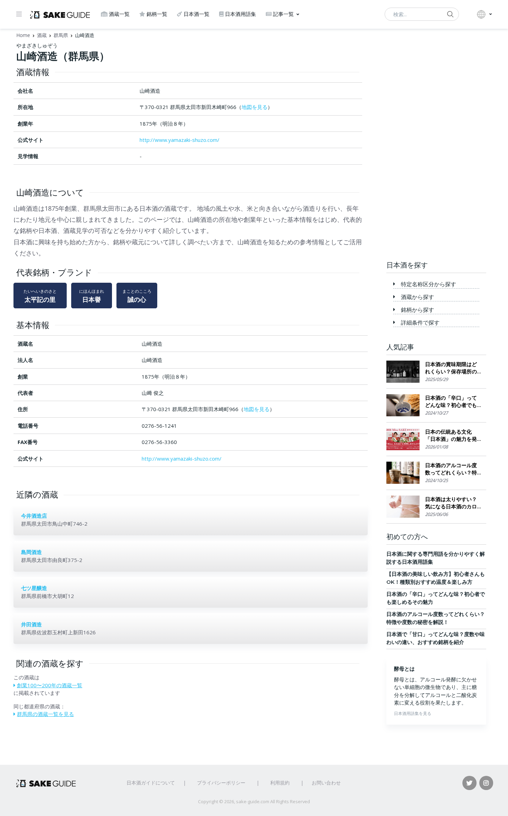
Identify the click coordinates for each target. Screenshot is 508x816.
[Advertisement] (436, 145)
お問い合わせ (326, 782)
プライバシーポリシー (221, 782)
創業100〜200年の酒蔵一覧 (49, 685)
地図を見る (254, 106)
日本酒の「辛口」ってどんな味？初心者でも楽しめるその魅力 (451, 402)
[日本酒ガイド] (60, 14)
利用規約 (280, 782)
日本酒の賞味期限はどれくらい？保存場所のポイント (451, 368)
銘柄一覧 (157, 14)
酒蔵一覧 (119, 14)
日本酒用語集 (240, 14)
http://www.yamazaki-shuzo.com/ (179, 139)
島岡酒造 (31, 552)
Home (23, 35)
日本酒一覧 (196, 14)
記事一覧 (283, 14)
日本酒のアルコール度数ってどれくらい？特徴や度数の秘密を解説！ (451, 469)
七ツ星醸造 (34, 588)
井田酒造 (31, 624)
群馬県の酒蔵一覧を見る (45, 713)
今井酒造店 (34, 516)
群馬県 (61, 35)
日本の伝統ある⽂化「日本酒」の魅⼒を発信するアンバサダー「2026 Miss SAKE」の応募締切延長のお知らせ (451, 435)
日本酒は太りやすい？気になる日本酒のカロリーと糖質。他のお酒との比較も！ (451, 503)
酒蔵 (42, 35)
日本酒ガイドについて (150, 782)
